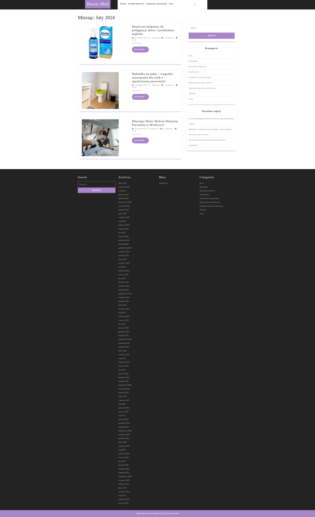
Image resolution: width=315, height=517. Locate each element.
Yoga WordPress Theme (148, 513)
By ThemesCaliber (170, 513)
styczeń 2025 (123, 236)
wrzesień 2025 (124, 206)
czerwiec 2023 (124, 309)
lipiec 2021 (122, 396)
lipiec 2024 (122, 259)
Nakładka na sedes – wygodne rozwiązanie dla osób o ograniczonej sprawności (152, 77)
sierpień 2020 (123, 438)
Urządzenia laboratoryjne (156, 4)
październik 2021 (125, 385)
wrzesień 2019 (124, 480)
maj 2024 (122, 267)
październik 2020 (125, 431)
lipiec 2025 (122, 214)
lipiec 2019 (122, 488)
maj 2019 (122, 495)
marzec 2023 (123, 320)
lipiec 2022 (122, 351)
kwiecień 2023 (123, 316)
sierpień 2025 (123, 210)
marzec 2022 (123, 366)
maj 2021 (122, 404)
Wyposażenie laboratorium (200, 83)
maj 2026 (122, 191)
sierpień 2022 (123, 347)
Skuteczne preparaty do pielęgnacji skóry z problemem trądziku (153, 30)
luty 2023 (122, 324)
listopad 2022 (123, 335)
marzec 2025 (123, 229)
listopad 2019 (123, 473)
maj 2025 (122, 221)
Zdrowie (123, 4)
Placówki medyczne (136, 4)
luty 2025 (122, 233)
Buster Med (98, 4)
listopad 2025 (123, 198)
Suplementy (194, 72)
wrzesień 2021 (124, 389)
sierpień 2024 (123, 255)
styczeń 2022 (123, 374)
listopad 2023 (123, 290)
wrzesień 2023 (124, 297)
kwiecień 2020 (123, 454)
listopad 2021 (123, 381)
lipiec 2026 (122, 183)
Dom (191, 56)
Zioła (171, 4)
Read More (141, 50)
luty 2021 (122, 415)
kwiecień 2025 (123, 225)
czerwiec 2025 (124, 217)
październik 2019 (125, 476)
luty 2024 (122, 278)
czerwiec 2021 (124, 400)
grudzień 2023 (124, 286)
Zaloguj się (163, 183)
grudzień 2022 (124, 332)
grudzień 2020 (124, 423)
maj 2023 (122, 313)
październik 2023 (125, 294)
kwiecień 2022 (123, 362)
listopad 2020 (123, 427)
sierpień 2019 (123, 484)
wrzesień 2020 (124, 435)
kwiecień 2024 (123, 271)
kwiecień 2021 (123, 408)
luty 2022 (122, 370)
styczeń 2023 (123, 328)
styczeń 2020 (123, 465)
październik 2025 (125, 202)
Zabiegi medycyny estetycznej (202, 88)
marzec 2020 (123, 457)
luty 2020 (122, 461)
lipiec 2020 (122, 442)
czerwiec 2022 (124, 355)
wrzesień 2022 (124, 343)
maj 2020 (122, 450)
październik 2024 (125, 248)
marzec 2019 (123, 503)
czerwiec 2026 (124, 187)
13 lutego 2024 (141, 85)
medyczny (156, 38)
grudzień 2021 (124, 377)
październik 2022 (125, 339)
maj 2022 (122, 358)
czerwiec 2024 (124, 263)
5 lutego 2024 (140, 129)
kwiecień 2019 (123, 499)
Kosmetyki (193, 61)
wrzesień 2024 (124, 252)
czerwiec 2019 (124, 492)
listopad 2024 (123, 244)
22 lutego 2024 (141, 38)
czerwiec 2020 (124, 446)
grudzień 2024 (124, 240)
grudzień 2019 (124, 469)
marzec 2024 (123, 275)
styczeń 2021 (123, 419)
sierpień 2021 (123, 393)
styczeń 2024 (123, 282)
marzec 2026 (123, 195)
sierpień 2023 (123, 301)
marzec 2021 (123, 412)
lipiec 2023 (122, 305)
